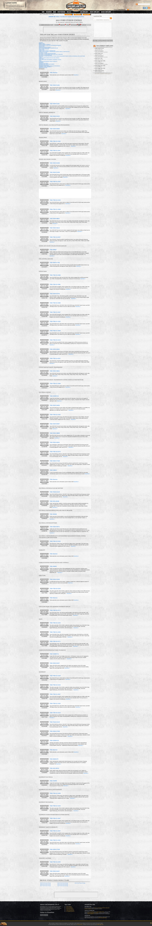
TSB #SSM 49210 (55, 228)
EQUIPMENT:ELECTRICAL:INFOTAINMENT (46, 64)
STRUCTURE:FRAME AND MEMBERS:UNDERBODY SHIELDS (50, 59)
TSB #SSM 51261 (55, 85)
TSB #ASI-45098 (54, 501)
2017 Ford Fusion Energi (45, 885)
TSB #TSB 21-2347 (55, 150)
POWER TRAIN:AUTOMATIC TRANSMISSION (47, 50)
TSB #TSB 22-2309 (55, 793)
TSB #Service (53, 72)
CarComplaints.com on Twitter (43, 915)
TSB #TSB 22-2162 (55, 141)
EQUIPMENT (41, 62)
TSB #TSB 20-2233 (55, 588)
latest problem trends (100, 911)
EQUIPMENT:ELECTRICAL (43, 63)
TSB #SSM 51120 (55, 116)
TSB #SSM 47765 (55, 262)
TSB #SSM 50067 (55, 424)
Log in (144, 1)
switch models (77, 14)
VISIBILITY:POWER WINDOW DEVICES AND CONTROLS (49, 57)
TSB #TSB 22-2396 (55, 275)
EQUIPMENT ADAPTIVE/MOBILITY (45, 66)
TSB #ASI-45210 (54, 768)
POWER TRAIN (41, 49)
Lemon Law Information (70, 910)
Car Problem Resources (70, 911)
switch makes (86, 14)
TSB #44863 (53, 566)
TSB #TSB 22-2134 (55, 200)
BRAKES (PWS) (42, 43)
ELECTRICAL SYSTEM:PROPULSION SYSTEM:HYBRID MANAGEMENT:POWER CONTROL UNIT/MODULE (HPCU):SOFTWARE (62, 56)
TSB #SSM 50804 (55, 405)
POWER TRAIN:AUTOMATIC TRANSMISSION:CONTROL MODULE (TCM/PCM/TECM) (54, 51)
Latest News (11, 3)
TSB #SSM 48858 (55, 433)
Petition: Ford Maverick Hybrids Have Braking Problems (66, 16)
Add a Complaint (69, 906)
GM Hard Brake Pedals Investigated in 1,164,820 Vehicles (16, 5)
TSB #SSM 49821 (55, 218)
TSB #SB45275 (54, 759)
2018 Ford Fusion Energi (45, 884)
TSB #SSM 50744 (55, 293)
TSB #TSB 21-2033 (55, 330)
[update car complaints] (95, 12)
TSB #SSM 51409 (55, 172)
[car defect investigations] (62, 12)
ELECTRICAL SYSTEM (43, 52)
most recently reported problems (92, 912)
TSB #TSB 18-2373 (55, 451)
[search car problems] (106, 12)
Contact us (90, 908)
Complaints (57, 24)
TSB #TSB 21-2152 (55, 321)
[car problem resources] (49, 12)
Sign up (148, 1)
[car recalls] (69, 12)
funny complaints (91, 913)
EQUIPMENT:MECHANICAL (44, 65)
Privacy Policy (79, 924)
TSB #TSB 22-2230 (55, 541)
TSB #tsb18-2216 (55, 492)
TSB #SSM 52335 (55, 163)
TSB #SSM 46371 (55, 526)
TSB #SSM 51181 (55, 103)
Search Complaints (69, 907)
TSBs (79, 24)
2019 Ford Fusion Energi (45, 883)
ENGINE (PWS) (41, 46)
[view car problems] (43, 12)
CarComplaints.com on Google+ (45, 915)
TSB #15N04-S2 (54, 740)
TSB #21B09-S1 (54, 654)
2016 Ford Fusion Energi (62, 883)
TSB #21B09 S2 (54, 396)
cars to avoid (91, 911)
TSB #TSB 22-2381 (55, 284)
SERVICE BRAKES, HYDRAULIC (45, 44)
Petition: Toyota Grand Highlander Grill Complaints (15, 9)
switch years (68, 14)
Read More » (76, 74)
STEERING (41, 42)
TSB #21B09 (53, 781)
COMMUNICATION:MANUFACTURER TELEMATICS (48, 61)
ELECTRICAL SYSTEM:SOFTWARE (45, 55)
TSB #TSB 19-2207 (55, 237)
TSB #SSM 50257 (55, 663)
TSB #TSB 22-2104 (55, 623)
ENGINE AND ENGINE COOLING (45, 47)
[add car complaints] (84, 12)
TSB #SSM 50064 (55, 128)
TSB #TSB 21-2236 (55, 632)
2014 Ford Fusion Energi (62, 885)
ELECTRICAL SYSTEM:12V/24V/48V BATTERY (47, 53)
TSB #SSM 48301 (55, 349)
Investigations (74, 24)
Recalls (68, 24)
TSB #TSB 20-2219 (55, 340)
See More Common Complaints (103, 73)
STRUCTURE (41, 58)
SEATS (40, 60)
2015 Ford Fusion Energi (62, 884)
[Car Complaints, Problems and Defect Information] (76, 5)
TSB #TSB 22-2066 (55, 303)
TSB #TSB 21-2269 (55, 209)
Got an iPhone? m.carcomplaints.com (47, 915)
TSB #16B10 (53, 470)
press (95, 907)
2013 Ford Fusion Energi (80, 883)
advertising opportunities (102, 917)
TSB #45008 (53, 514)
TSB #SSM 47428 (55, 461)
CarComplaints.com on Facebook (41, 915)
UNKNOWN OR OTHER (43, 67)
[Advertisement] (65, 29)
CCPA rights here (100, 924)
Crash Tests (63, 24)
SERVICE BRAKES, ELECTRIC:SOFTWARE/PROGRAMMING (50, 45)
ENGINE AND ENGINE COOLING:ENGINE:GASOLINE (48, 48)
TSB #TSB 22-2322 (55, 181)
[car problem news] (55, 12)
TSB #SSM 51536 (55, 579)
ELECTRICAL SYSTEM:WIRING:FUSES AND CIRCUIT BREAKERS (51, 54)
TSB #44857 (53, 249)
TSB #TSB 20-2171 (55, 610)
